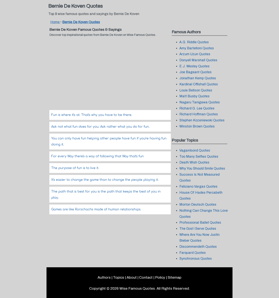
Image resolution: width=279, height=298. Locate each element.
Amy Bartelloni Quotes (196, 48)
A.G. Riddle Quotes (194, 42)
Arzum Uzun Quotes (194, 54)
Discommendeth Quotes (198, 246)
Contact (146, 277)
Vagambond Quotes (194, 150)
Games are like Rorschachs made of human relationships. (96, 209)
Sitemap (174, 277)
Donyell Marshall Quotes (198, 60)
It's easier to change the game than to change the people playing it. (105, 180)
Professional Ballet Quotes (200, 222)
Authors (104, 277)
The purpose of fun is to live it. (75, 168)
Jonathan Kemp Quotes (197, 78)
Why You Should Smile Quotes (202, 168)
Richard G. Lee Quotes (196, 108)
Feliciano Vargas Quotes (198, 186)
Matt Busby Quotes (194, 96)
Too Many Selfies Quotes (198, 156)
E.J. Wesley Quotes (194, 66)
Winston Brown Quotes (197, 126)
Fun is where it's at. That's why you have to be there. (91, 115)
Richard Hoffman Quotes (198, 114)
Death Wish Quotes (194, 162)
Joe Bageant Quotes (195, 72)
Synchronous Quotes (195, 258)
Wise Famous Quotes (137, 288)
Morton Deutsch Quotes (197, 204)
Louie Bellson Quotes (195, 90)
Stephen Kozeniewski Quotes (202, 120)
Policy (160, 277)
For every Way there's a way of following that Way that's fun (97, 156)
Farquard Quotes (192, 253)
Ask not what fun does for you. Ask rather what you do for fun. (100, 126)
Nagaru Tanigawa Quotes (199, 102)
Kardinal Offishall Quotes (198, 84)
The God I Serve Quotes (197, 228)
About (132, 277)
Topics (118, 277)
